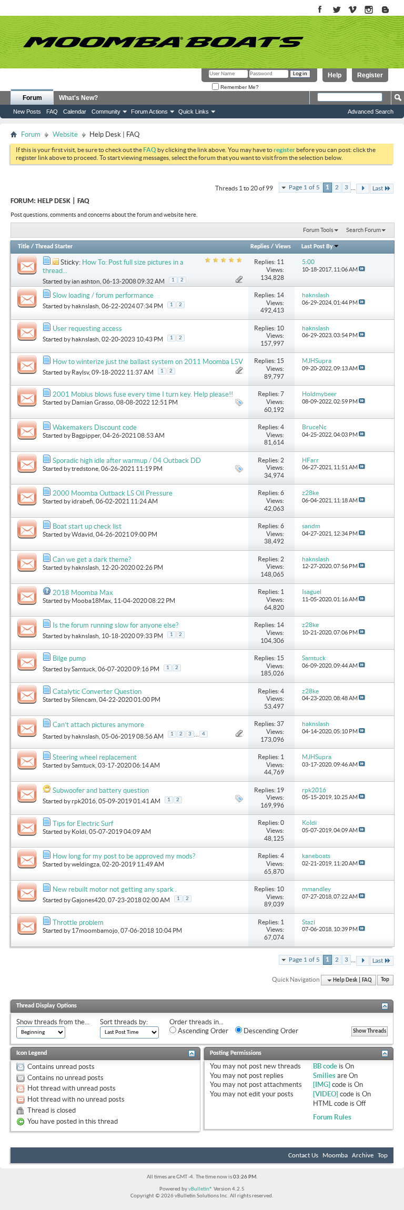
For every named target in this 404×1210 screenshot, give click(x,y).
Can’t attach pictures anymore (98, 725)
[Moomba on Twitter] (336, 10)
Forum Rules (332, 1117)
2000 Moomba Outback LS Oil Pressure (113, 493)
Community (106, 111)
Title (23, 247)
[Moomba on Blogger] (390, 10)
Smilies (324, 1076)
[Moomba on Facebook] (320, 10)
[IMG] (321, 1084)
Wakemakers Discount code (95, 427)
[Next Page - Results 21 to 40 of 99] (362, 189)
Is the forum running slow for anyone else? (115, 625)
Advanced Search (370, 111)
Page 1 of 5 (304, 187)
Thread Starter (54, 247)
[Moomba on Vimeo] (353, 10)
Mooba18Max (91, 600)
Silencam (84, 699)
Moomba (335, 1155)
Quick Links (193, 111)
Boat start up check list (87, 526)
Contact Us (303, 1155)
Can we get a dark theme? (92, 559)
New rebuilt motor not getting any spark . (115, 889)
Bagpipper (86, 435)
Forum (32, 98)
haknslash (85, 305)
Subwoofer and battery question (101, 790)
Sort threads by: (124, 1022)
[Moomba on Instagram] (369, 10)
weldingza (85, 864)
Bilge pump (69, 658)
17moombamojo (95, 930)
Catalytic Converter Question (97, 691)
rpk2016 (84, 801)
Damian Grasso (93, 402)
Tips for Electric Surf (83, 824)
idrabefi (82, 501)
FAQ (52, 111)
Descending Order (270, 1031)
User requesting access (87, 328)
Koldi (79, 831)
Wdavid (82, 534)
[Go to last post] (362, 269)
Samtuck (83, 669)
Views (283, 247)
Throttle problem (78, 922)
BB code (325, 1066)
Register (370, 75)
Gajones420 (88, 899)
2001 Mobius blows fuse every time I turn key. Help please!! (143, 394)
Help (334, 75)
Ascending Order (202, 1031)
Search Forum (363, 230)
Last (377, 188)
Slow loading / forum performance (103, 295)
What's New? (78, 98)
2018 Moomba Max (83, 593)
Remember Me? (239, 87)
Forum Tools (318, 230)
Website (65, 134)
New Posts (27, 111)
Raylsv (80, 372)
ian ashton (86, 281)
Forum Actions (149, 111)
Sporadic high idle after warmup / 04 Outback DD (127, 461)
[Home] (163, 42)
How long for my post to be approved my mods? (124, 856)
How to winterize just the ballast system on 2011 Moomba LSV (148, 362)
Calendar (74, 111)
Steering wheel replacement (95, 757)
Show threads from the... (52, 1022)
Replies (259, 247)
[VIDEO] (325, 1094)
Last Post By (317, 247)
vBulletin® (200, 1189)
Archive (362, 1155)
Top (385, 980)
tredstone (85, 468)
